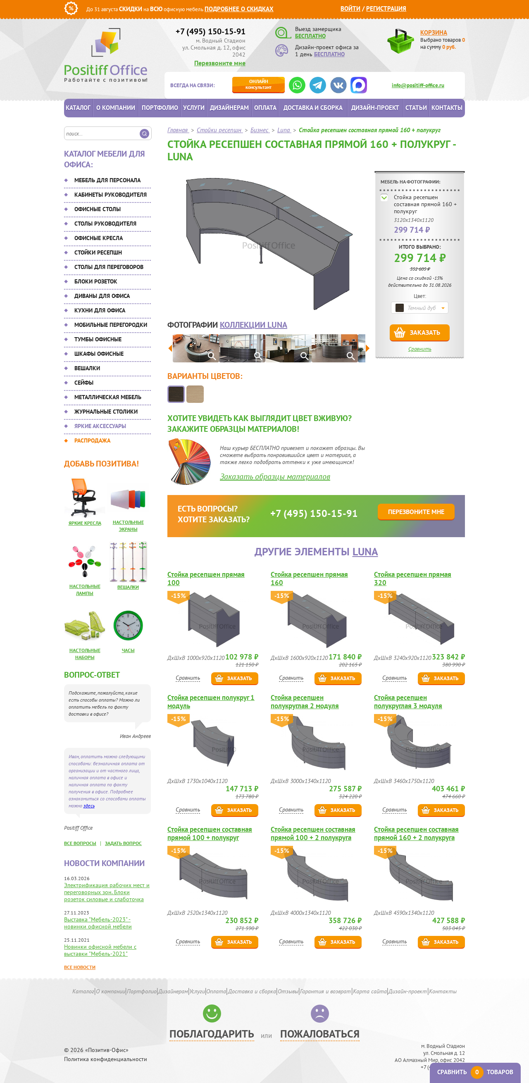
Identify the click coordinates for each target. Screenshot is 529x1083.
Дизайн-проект (375, 108)
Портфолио (160, 108)
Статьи (416, 108)
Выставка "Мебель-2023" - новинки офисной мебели (98, 923)
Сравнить (419, 348)
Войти (350, 8)
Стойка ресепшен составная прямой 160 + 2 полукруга (416, 833)
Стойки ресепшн (98, 252)
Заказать (425, 332)
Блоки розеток (95, 281)
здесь (89, 805)
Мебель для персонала (107, 180)
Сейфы (83, 382)
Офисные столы (97, 209)
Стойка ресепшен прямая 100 (206, 578)
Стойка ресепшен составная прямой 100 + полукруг (209, 833)
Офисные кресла (98, 238)
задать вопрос (123, 843)
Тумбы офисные (98, 339)
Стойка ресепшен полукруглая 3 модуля (408, 701)
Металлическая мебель (107, 397)
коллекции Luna (253, 324)
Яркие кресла (85, 523)
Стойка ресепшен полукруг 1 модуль (211, 701)
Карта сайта (370, 991)
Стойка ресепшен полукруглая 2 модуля (305, 701)
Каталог (78, 108)
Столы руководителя (105, 223)
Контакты (446, 108)
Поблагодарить (211, 1033)
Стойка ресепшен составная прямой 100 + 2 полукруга (313, 833)
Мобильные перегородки (110, 324)
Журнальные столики (106, 411)
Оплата (265, 108)
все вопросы (80, 843)
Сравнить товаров (475, 1072)
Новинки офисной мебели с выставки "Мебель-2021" (100, 950)
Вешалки (87, 368)
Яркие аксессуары (100, 426)
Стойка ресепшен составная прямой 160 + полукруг (425, 204)
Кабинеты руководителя (110, 194)
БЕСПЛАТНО (310, 36)
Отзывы (288, 991)
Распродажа (92, 440)
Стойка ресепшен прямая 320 (412, 578)
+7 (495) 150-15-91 (210, 31)
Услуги (194, 108)
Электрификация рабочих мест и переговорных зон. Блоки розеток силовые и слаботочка (107, 892)
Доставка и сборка (313, 108)
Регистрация (386, 8)
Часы (128, 650)
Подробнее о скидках (239, 9)
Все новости (79, 967)
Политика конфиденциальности (105, 1059)
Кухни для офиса (99, 310)
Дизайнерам (229, 108)
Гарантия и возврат (325, 991)
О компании (115, 108)
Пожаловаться (320, 1033)
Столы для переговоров (108, 267)
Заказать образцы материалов (275, 476)
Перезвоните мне (219, 63)
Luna (365, 551)
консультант (258, 84)
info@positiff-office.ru (418, 85)
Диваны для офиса (102, 296)
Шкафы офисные (99, 353)
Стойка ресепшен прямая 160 (309, 578)
